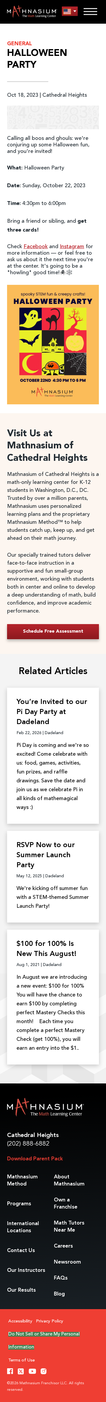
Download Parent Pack (35, 1159)
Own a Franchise (65, 1203)
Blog (59, 1294)
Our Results (21, 1290)
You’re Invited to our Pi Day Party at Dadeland (51, 712)
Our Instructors (26, 1270)
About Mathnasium (69, 1180)
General (19, 43)
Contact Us (21, 1250)
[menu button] (70, 11)
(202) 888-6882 (28, 1144)
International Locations (23, 1227)
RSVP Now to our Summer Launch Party (45, 855)
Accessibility (20, 1321)
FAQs (61, 1278)
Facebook (36, 246)
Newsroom (67, 1262)
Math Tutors (69, 1226)
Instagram (72, 246)
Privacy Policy (49, 1321)
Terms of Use (21, 1360)
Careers (63, 1246)
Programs (19, 1203)
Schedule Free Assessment (53, 631)
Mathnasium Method (22, 1180)
